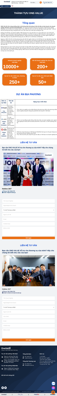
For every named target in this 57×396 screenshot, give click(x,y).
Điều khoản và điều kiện (26, 391)
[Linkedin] (5, 388)
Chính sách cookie (37, 391)
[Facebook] (2, 388)
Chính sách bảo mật (47, 391)
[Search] (41, 2)
